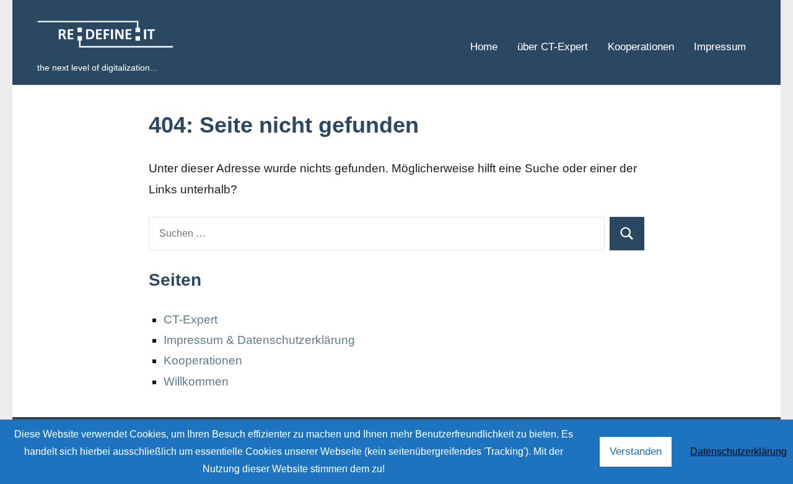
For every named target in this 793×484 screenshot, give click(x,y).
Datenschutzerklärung (738, 451)
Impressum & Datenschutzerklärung (259, 339)
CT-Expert (190, 319)
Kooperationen (641, 47)
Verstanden (636, 451)
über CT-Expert (552, 47)
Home (483, 47)
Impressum (720, 47)
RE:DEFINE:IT (111, 35)
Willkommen (196, 381)
